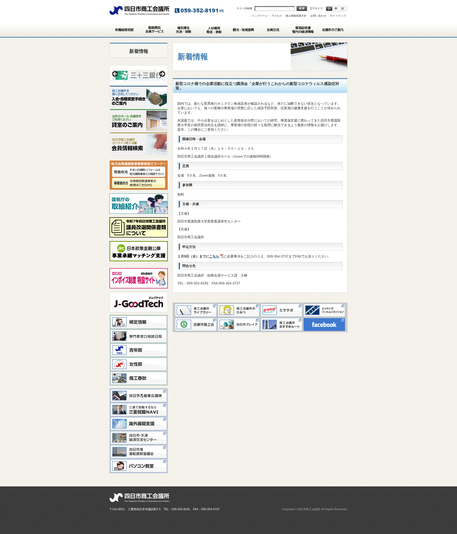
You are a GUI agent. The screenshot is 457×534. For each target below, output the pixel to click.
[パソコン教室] (138, 460)
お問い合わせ (318, 15)
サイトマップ (338, 15)
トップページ (260, 15)
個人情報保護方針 (296, 15)
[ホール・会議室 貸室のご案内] (138, 111)
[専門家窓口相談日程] (138, 331)
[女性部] (138, 359)
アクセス (276, 15)
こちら (214, 256)
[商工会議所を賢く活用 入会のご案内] (138, 87)
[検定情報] (138, 317)
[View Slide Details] (138, 75)
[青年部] (138, 345)
